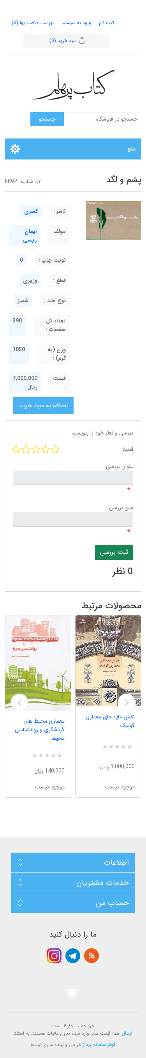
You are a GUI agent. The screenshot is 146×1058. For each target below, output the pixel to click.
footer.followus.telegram (72, 955)
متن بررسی (121, 507)
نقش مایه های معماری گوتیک (110, 721)
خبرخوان (91, 955)
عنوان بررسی (119, 466)
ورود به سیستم (76, 22)
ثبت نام (106, 22)
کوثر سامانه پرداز (99, 1044)
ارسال (126, 1033)
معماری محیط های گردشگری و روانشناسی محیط (40, 730)
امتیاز (127, 449)
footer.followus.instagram (54, 955)
